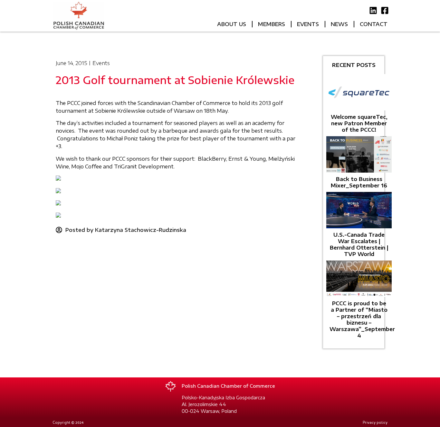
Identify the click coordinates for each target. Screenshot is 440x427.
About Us (231, 24)
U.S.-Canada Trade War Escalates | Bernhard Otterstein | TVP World (359, 244)
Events (308, 24)
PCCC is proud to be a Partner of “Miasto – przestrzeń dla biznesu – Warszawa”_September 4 (362, 319)
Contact (373, 24)
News (339, 24)
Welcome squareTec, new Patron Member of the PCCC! (359, 123)
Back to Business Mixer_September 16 (359, 182)
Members (271, 24)
